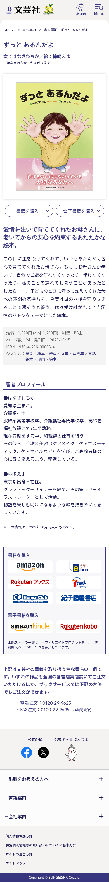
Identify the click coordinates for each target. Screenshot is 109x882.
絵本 (53, 359)
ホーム (10, 29)
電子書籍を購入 (78, 210)
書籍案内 (29, 29)
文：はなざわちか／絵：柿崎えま (36, 56)
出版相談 (79, 10)
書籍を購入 (27, 210)
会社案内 (17, 816)
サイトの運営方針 (19, 853)
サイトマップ (16, 862)
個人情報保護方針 (19, 835)
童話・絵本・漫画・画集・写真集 (54, 353)
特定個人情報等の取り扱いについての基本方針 (41, 844)
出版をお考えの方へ (28, 778)
